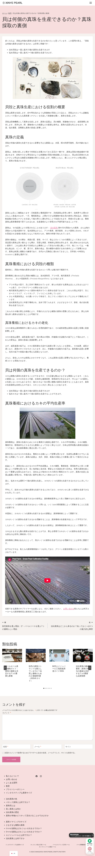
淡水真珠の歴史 (12, 812)
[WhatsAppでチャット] (90, 841)
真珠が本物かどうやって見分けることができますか (27, 815)
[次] (89, 668)
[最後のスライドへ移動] (5, 668)
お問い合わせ (68, 609)
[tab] (43, 688)
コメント (6, 713)
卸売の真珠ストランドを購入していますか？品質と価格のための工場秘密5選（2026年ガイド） (35, 673)
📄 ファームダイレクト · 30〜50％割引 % (80, 835)
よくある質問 (11, 783)
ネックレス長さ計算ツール (38, 844)
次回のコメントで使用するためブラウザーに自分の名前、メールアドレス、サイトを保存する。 (40, 753)
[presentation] (12, 655)
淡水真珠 (54, 228)
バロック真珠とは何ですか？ (18, 802)
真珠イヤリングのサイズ (16, 822)
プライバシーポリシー (15, 789)
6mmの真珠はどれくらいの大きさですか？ (24, 828)
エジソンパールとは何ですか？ (19, 835)
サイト (68, 747)
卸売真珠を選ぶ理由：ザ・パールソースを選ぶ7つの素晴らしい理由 (23, 626)
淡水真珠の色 (11, 799)
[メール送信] (90, 849)
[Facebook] (36, 776)
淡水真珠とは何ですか (15, 838)
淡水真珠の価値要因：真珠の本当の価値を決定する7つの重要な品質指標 (82, 671)
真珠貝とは (10, 805)
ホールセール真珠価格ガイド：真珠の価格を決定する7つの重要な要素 (11, 671)
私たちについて (12, 776)
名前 (5, 747)
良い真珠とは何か (13, 809)
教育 (8, 786)
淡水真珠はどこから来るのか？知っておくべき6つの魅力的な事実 (72, 626)
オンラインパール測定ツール (47, 847)
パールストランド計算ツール (61, 844)
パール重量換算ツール (82, 844)
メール (37, 747)
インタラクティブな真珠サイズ (19, 793)
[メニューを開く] (90, 3)
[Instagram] (41, 776)
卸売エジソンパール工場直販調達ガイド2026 (58, 668)
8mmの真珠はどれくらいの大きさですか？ (24, 832)
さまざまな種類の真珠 (15, 825)
